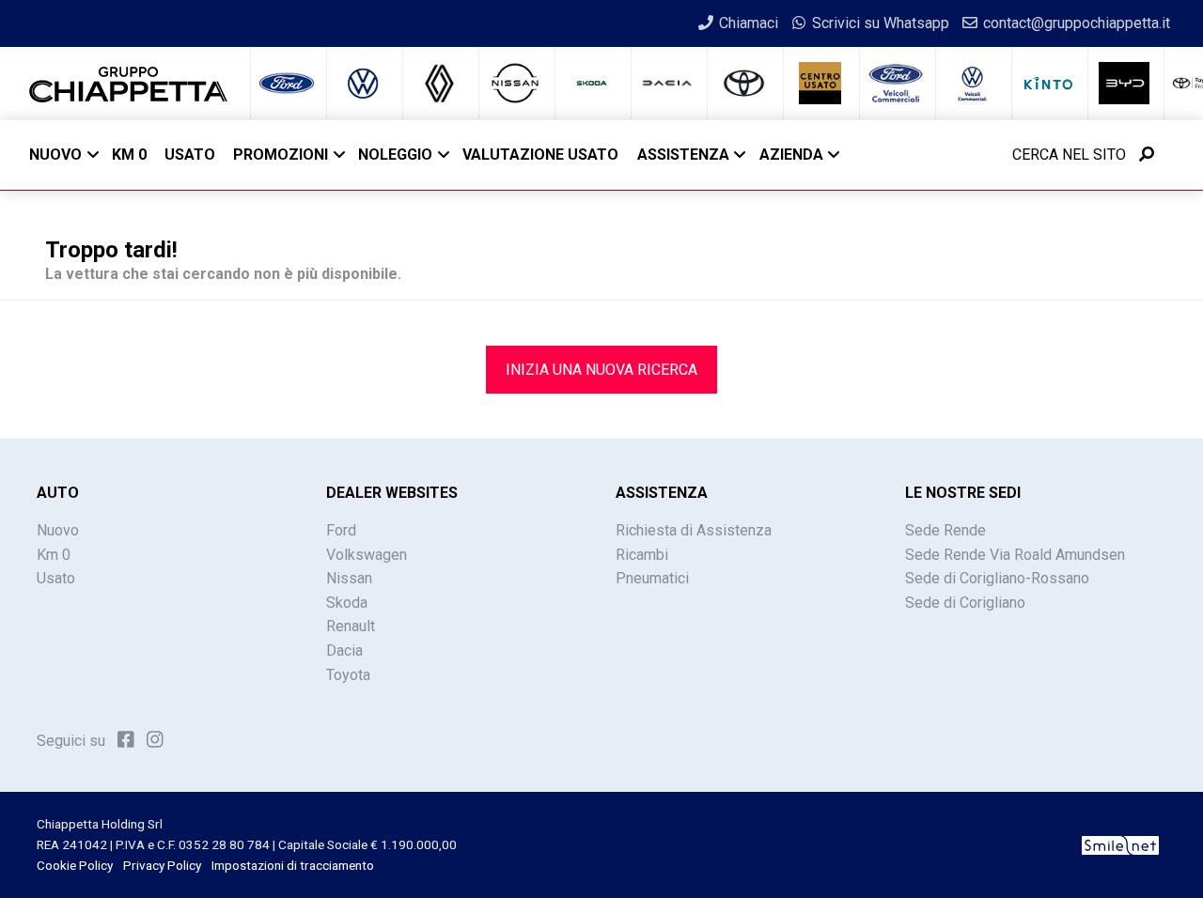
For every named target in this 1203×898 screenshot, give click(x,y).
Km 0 (53, 555)
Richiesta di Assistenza (694, 530)
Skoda (346, 603)
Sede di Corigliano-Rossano (997, 578)
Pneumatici (652, 578)
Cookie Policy (75, 865)
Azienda (791, 154)
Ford (341, 530)
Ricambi (642, 555)
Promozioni (280, 154)
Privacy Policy (162, 865)
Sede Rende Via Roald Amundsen (1015, 555)
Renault (350, 626)
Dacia (344, 650)
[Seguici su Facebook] (125, 739)
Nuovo (55, 154)
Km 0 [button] (129, 154)
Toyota (348, 675)
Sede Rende (945, 530)
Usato (56, 578)
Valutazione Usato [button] (540, 154)
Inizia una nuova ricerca (601, 370)
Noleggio (395, 154)
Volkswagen (366, 555)
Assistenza (683, 154)
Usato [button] (189, 154)
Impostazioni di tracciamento (292, 865)
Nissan (349, 578)
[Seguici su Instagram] (155, 739)
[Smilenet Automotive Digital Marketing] (1120, 844)
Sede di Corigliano (965, 603)
